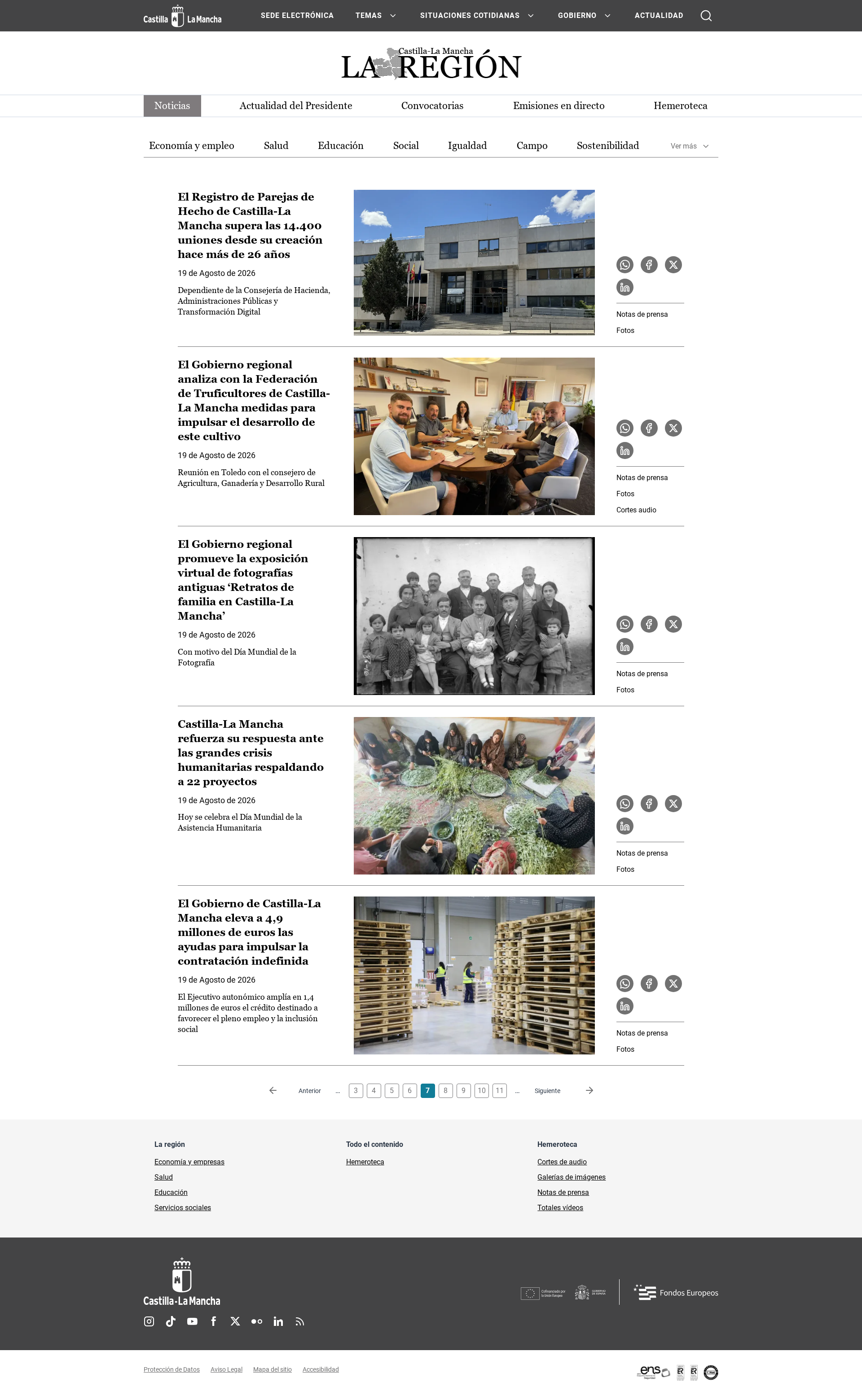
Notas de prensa (642, 314)
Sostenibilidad (608, 145)
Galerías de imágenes (571, 1177)
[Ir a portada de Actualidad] (431, 66)
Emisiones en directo (559, 105)
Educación (341, 145)
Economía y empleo (191, 145)
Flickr (257, 1321)
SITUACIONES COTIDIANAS (470, 15)
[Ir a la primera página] (280, 1091)
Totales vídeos (560, 1207)
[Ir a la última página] (582, 1091)
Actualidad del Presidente (296, 105)
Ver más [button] (684, 146)
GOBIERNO (577, 15)
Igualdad (467, 145)
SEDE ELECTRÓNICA (297, 15)
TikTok (170, 1321)
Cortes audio (636, 510)
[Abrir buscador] (706, 16)
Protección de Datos (172, 1369)
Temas (369, 15)
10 (482, 1090)
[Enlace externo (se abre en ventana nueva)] (677, 1372)
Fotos (625, 330)
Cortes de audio (562, 1162)
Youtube (192, 1321)
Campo (532, 145)
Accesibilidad (321, 1369)
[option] (192, 146)
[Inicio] (265, 1281)
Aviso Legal (226, 1369)
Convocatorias (432, 105)
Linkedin (278, 1321)
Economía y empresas (189, 1162)
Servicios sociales (182, 1207)
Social (406, 145)
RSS (300, 1321)
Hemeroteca (681, 105)
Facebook (213, 1321)
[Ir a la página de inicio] (182, 15)
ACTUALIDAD (659, 15)
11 (500, 1090)
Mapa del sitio (272, 1369)
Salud (276, 145)
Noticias (172, 105)
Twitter (235, 1321)
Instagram (149, 1321)
